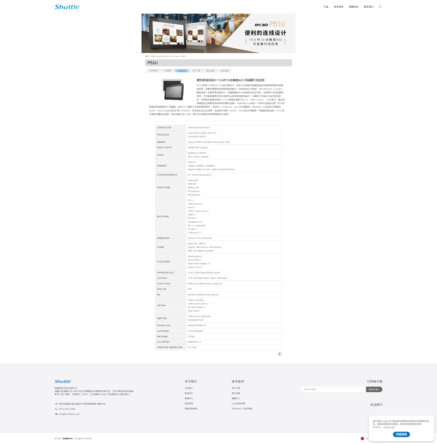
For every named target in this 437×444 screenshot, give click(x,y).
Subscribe (374, 389)
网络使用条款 (191, 408)
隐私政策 (189, 403)
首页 (147, 56)
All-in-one (175, 56)
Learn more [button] (389, 427)
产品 (326, 6)
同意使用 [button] (401, 434)
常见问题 (236, 393)
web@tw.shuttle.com (69, 414)
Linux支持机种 (238, 403)
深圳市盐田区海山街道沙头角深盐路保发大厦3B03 (82, 403)
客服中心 (236, 398)
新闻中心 (189, 398)
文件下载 (236, 388)
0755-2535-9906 (67, 408)
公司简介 (189, 388)
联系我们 (368, 6)
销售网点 (353, 6)
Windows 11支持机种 (242, 408)
